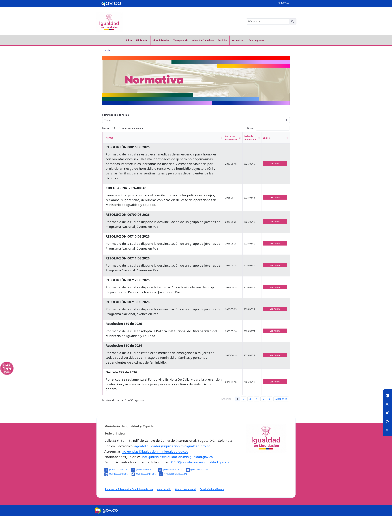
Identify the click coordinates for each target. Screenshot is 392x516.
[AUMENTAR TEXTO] (387, 413)
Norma (109, 137)
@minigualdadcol (145, 470)
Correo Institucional (185, 489)
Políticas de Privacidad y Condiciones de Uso (129, 489)
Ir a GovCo (283, 3)
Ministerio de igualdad (176, 474)
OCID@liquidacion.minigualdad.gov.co (200, 462)
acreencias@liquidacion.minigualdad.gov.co (155, 451)
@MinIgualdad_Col (172, 470)
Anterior (226, 399)
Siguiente (281, 399)
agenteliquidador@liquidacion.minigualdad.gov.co (172, 446)
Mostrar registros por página (122, 128)
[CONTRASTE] (387, 395)
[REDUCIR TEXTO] (387, 404)
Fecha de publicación (250, 138)
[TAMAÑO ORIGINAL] (387, 421)
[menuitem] (129, 40)
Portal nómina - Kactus (212, 489)
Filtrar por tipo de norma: (115, 114)
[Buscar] (292, 21)
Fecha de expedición (231, 138)
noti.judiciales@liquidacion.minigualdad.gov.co (177, 457)
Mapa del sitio (164, 489)
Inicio (107, 50)
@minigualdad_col (146, 474)
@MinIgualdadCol (118, 470)
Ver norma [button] (275, 163)
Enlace (266, 137)
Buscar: (251, 128)
